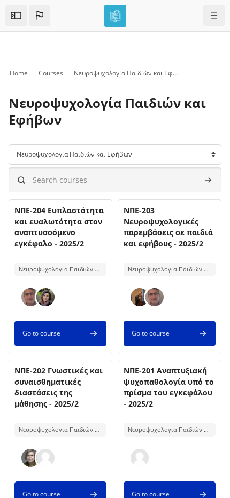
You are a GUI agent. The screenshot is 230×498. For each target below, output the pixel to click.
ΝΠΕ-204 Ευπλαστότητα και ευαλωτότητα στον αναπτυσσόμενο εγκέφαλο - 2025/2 (59, 226)
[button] (39, 15)
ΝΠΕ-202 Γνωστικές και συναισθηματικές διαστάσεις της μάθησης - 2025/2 (58, 386)
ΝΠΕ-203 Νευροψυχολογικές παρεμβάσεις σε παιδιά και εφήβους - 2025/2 (168, 226)
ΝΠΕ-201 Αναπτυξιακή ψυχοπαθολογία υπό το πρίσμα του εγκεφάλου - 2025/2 (169, 386)
